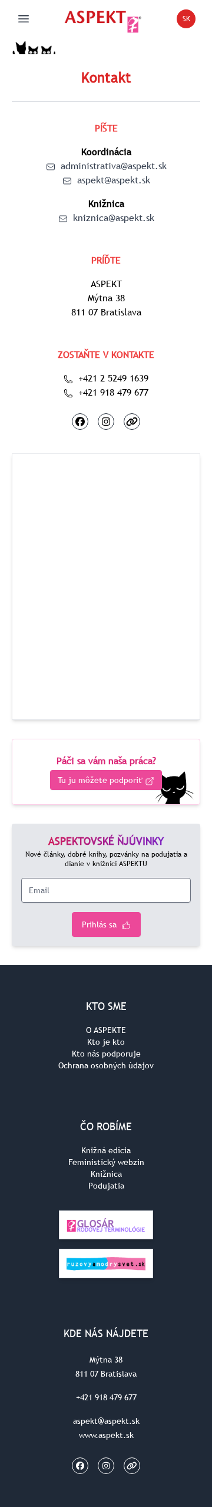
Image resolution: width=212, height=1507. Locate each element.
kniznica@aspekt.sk (112, 217)
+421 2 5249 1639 (111, 377)
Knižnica (106, 1174)
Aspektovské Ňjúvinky (106, 841)
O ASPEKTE (106, 1030)
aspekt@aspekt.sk (112, 179)
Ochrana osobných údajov (106, 1065)
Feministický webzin (106, 1162)
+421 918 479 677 (111, 392)
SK (189, 21)
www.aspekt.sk (106, 1435)
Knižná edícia (106, 1150)
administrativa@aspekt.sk (112, 165)
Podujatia (106, 1185)
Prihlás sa (100, 924)
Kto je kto (106, 1042)
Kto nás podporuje (106, 1053)
